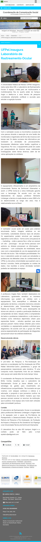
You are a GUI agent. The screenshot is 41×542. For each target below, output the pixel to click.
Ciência (18, 459)
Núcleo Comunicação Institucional (12, 520)
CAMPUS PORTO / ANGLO (12, 494)
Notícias (4, 458)
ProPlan (26, 467)
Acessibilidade (10, 5)
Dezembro (14, 35)
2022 (7, 35)
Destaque (5, 42)
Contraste (20, 5)
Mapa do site (30, 5)
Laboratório (27, 461)
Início (2, 35)
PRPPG (32, 467)
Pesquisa (28, 463)
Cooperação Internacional (29, 459)
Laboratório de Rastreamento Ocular (13, 463)
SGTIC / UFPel (26, 538)
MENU (4, 18)
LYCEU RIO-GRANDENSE (10, 508)
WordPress (23, 537)
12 (20, 35)
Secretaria (6, 524)
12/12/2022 (14, 456)
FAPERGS (20, 461)
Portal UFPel (7, 8)
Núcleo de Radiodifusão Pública (12, 522)
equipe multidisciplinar (9, 461)
